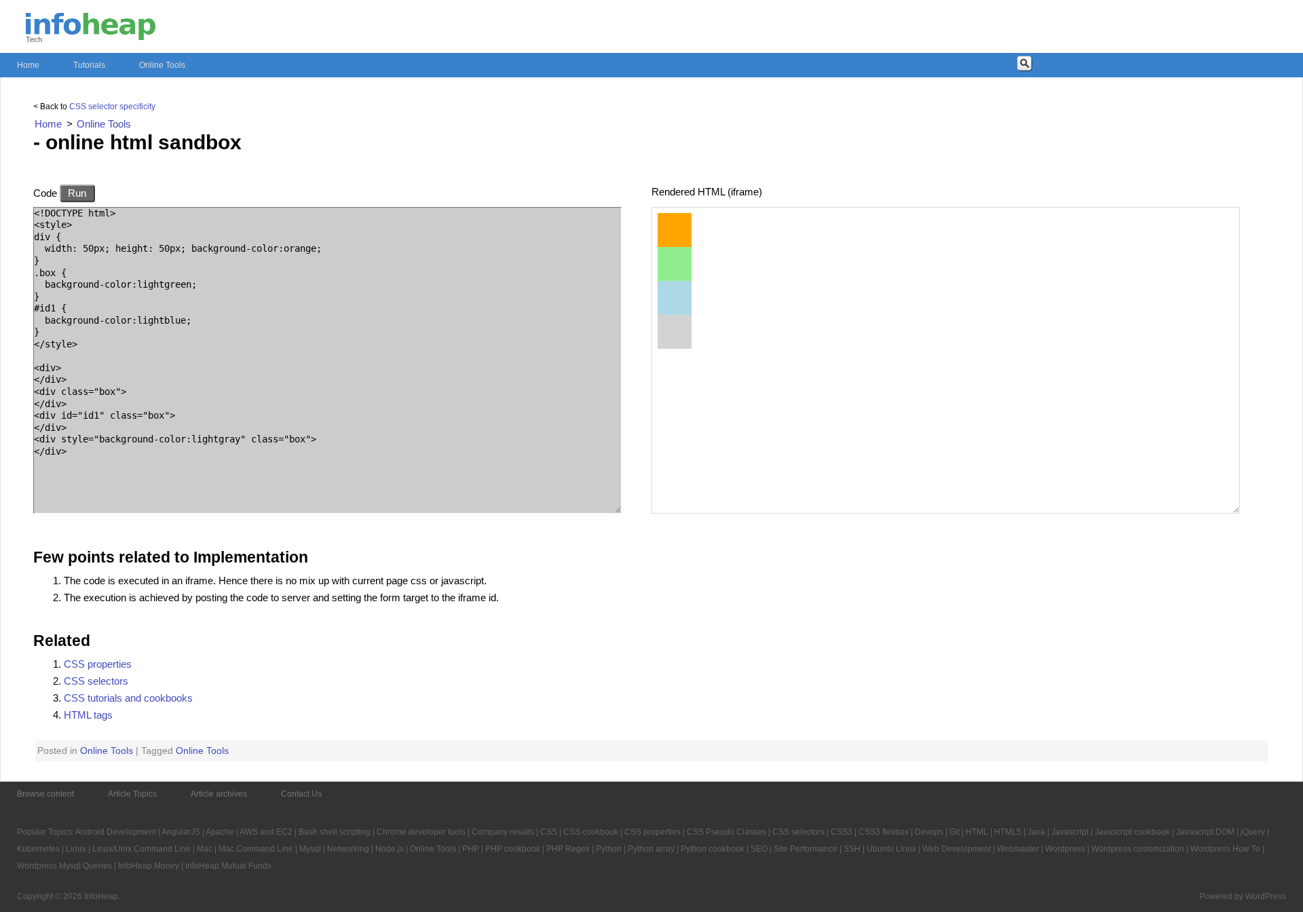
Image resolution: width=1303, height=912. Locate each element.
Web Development (956, 849)
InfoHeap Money (148, 866)
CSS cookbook (590, 832)
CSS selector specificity (112, 106)
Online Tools (162, 65)
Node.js (389, 849)
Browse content (45, 794)
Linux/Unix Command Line (141, 849)
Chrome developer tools (421, 832)
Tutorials (89, 65)
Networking (348, 849)
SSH (852, 849)
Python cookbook (712, 849)
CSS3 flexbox (883, 832)
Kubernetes (38, 849)
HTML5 (1007, 832)
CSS (548, 832)
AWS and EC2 (266, 832)
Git (954, 832)
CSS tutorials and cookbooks (128, 698)
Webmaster (1018, 849)
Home (28, 65)
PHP (470, 849)
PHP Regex (568, 849)
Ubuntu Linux (891, 849)
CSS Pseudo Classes (726, 832)
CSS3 (841, 832)
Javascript (1070, 832)
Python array (651, 849)
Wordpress (1065, 849)
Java (1036, 832)
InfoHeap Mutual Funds (228, 866)
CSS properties (98, 664)
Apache (220, 832)
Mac (204, 849)
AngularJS (181, 832)
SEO (759, 849)
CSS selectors (96, 681)
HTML (977, 832)
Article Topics (132, 794)
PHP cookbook (512, 849)
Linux (76, 849)
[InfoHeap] (90, 33)
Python (609, 849)
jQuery (1253, 832)
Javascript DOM (1205, 832)
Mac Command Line (256, 849)
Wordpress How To (1225, 849)
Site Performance (805, 849)
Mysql (310, 849)
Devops (929, 832)
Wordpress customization (1137, 849)
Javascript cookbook (1132, 832)
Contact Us (301, 794)
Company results (503, 832)
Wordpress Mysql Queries (64, 866)
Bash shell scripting (335, 832)
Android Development (115, 832)
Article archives (219, 794)
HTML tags (88, 715)
